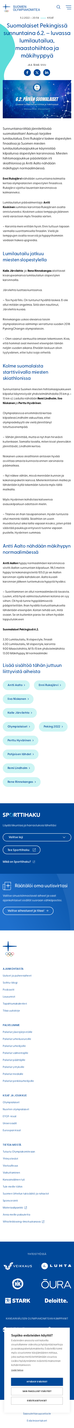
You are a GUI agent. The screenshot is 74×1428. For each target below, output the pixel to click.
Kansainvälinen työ (14, 1180)
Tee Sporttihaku (19, 850)
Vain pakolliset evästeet (37, 1391)
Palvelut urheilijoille (14, 1046)
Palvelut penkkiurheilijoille (18, 1081)
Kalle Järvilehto (19, 712)
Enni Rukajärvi (49, 685)
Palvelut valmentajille (15, 1053)
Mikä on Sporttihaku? (19, 862)
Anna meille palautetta (16, 1215)
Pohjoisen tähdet (19, 754)
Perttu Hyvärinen (19, 740)
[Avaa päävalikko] (68, 7)
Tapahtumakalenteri (15, 1004)
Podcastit (8, 990)
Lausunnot (9, 997)
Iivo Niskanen (17, 699)
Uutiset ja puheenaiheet (17, 976)
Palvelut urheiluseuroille (17, 1039)
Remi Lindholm (18, 768)
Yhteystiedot (10, 1159)
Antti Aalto (15, 685)
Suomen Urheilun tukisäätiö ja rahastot (26, 1194)
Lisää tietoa (17, 1370)
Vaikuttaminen (11, 1173)
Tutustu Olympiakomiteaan (19, 1152)
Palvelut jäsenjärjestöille (17, 1032)
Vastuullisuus (10, 1166)
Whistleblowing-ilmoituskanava (22, 1222)
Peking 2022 (52, 726)
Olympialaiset (18, 726)
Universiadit (10, 1123)
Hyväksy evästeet (37, 1382)
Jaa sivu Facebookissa (27, 72)
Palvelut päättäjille (14, 1060)
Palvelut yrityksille (13, 1067)
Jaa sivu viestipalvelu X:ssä (37, 72)
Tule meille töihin (12, 1187)
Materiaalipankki (14, 1208)
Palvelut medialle (13, 1074)
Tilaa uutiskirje (11, 1011)
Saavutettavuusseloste (37, 1414)
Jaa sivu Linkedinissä (46, 72)
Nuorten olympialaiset (16, 1109)
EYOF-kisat (10, 1116)
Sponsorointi (10, 1201)
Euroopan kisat (12, 1130)
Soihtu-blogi (10, 983)
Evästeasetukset (37, 1401)
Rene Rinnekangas (20, 782)
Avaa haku (58, 7)
